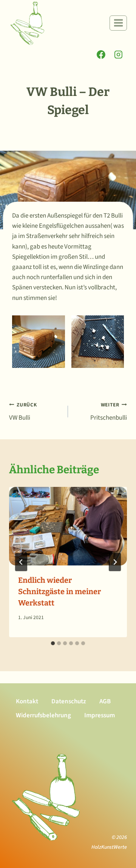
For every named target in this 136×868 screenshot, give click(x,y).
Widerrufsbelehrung (43, 715)
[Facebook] (101, 54)
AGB (105, 701)
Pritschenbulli (108, 412)
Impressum (99, 715)
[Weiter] (115, 562)
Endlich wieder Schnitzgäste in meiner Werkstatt (59, 591)
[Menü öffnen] (118, 23)
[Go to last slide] (21, 562)
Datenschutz (68, 701)
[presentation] (68, 526)
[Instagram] (118, 54)
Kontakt (27, 701)
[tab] (53, 643)
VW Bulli (23, 412)
